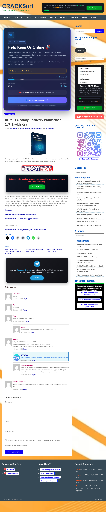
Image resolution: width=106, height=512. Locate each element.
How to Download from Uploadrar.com (89, 294)
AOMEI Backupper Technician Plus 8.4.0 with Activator (13, 251)
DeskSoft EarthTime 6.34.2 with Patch (90, 266)
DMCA (29, 17)
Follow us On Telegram (89, 159)
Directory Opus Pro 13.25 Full (87, 218)
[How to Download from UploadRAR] (37, 168)
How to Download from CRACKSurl (89, 306)
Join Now (37, 278)
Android (53, 17)
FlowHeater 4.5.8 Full (84, 253)
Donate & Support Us (37, 100)
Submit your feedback (49, 481)
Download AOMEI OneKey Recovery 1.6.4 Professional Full (25, 230)
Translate (90, 61)
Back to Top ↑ (99, 499)
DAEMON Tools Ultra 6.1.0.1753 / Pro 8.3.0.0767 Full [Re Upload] (88, 488)
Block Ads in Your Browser (89, 300)
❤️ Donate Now (89, 108)
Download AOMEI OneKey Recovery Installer (20, 214)
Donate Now (37, 187)
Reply (26, 299)
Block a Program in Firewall (50, 470)
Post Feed (10, 470)
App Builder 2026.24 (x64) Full (88, 250)
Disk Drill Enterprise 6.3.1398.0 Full (89, 215)
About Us (7, 17)
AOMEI (22, 128)
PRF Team (74, 17)
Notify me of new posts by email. (16, 445)
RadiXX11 (63, 17)
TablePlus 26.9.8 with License (87, 257)
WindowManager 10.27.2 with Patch (89, 275)
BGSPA (93, 17)
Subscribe (80, 50)
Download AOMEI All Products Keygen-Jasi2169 (22, 219)
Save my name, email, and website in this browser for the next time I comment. (34, 440)
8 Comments (50, 128)
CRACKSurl (17, 5)
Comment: (8, 402)
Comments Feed (12, 473)
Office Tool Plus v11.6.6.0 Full (87, 222)
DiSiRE (84, 17)
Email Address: (10, 431)
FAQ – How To (40, 17)
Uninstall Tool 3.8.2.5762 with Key (89, 225)
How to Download (47, 473)
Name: (7, 421)
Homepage (8, 210)
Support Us (18, 17)
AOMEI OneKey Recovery (33, 128)
